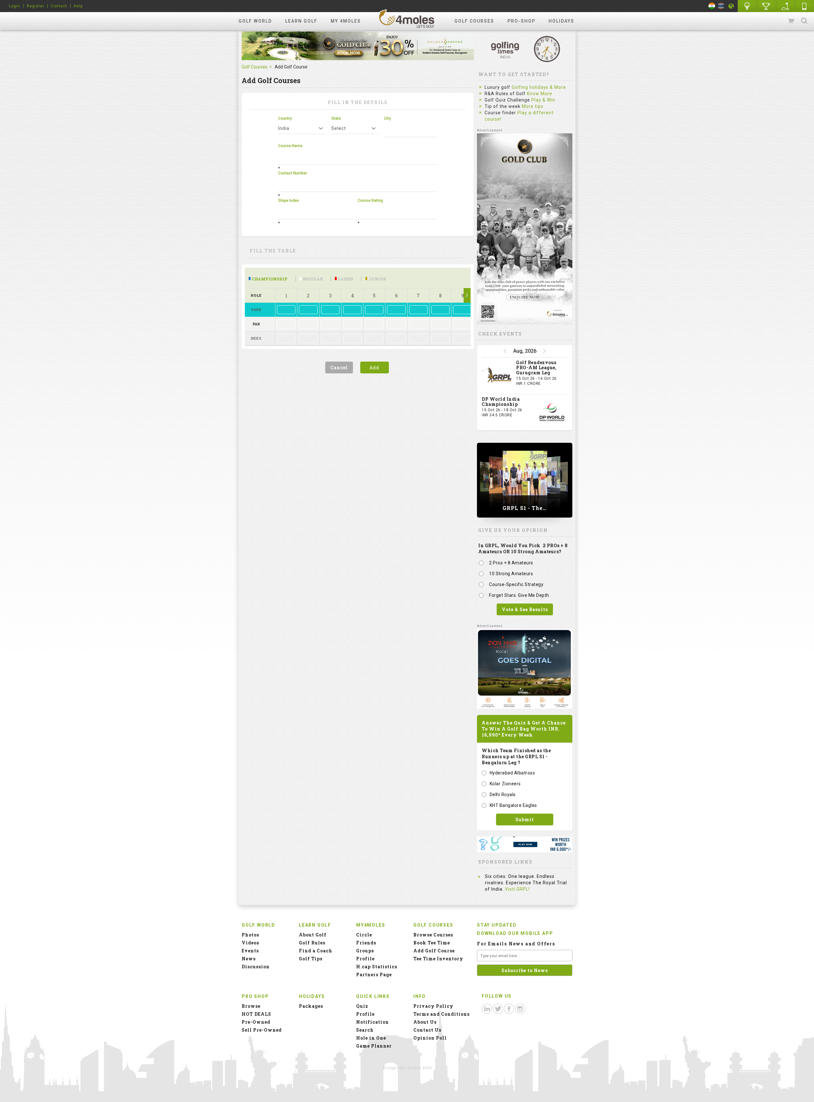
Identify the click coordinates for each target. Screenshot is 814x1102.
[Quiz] (747, 6)
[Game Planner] (785, 6)
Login (14, 6)
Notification (372, 1022)
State (336, 118)
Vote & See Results (525, 609)
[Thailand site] (721, 6)
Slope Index (288, 200)
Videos (250, 943)
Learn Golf (301, 21)
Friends (366, 943)
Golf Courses (474, 21)
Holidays (561, 21)
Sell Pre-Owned (262, 1030)
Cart (792, 21)
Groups (365, 951)
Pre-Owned (256, 1022)
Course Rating (370, 200)
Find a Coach (315, 951)
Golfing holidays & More (539, 87)
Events (250, 951)
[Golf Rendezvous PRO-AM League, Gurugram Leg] (497, 375)
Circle (364, 935)
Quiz (362, 1006)
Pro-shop (521, 21)
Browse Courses (433, 935)
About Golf (313, 935)
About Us (425, 1022)
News (249, 959)
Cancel (339, 367)
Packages (311, 1006)
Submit (524, 819)
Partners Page (374, 974)
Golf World (255, 21)
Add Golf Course (434, 951)
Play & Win (543, 99)
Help (78, 6)
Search (804, 21)
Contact (59, 6)
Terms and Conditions (441, 1014)
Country (285, 118)
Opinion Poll (430, 1038)
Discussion (256, 967)
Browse (251, 1006)
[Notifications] (731, 6)
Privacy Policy (433, 1006)
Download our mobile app (515, 933)
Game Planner (374, 1046)
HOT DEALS (256, 1014)
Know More (539, 93)
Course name (290, 146)
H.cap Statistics (376, 967)
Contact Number (292, 173)
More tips (532, 106)
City (387, 118)
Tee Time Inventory (438, 959)
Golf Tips (310, 959)
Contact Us (427, 1030)
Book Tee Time (431, 943)
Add (374, 367)
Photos (250, 935)
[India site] (711, 6)
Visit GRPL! (517, 889)
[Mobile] (804, 6)
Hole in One (766, 6)
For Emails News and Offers (516, 944)
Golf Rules (312, 943)
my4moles (407, 18)
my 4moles (346, 21)
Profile (365, 959)
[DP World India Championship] (552, 412)
